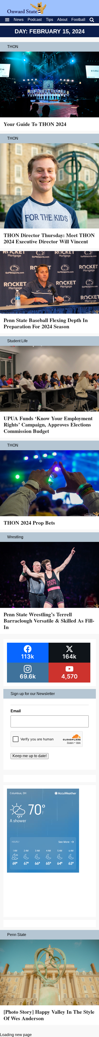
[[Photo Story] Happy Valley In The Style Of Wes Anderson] (49, 973)
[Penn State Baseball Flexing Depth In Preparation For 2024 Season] (49, 283)
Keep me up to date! (29, 756)
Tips (49, 20)
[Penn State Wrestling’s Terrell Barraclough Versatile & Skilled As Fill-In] (49, 575)
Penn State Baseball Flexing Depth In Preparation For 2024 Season (46, 323)
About (62, 20)
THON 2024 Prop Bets (29, 523)
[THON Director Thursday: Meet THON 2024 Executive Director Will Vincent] (49, 186)
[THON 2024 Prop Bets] (49, 483)
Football (78, 20)
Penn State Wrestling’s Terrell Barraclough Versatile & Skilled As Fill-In (49, 620)
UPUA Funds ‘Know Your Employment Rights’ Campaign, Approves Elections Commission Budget (48, 424)
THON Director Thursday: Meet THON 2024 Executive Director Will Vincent (49, 238)
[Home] (26, 13)
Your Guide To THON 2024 (35, 124)
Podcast (35, 20)
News (19, 20)
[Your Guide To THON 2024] (49, 85)
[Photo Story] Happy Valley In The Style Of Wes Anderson (49, 1015)
